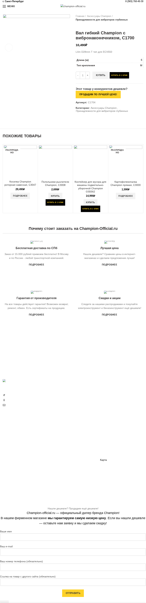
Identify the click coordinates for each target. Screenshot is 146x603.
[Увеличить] (8, 47)
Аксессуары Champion (99, 16)
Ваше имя (6, 531)
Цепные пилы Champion (17, 453)
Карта (103, 459)
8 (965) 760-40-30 (134, 1)
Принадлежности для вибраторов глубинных (102, 19)
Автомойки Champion (15, 472)
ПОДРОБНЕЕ (36, 264)
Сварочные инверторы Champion (70, 470)
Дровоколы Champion (15, 459)
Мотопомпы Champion (64, 439)
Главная (80, 16)
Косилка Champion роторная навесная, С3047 (20, 183)
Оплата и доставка (111, 429)
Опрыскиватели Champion (18, 466)
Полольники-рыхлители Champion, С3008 (55, 183)
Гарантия (105, 435)
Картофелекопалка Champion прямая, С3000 (126, 183)
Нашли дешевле (109, 441)
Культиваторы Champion (17, 441)
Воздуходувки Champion (17, 478)
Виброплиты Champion (64, 457)
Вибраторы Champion (64, 451)
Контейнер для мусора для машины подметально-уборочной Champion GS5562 (90, 186)
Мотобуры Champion (63, 463)
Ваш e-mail (6, 546)
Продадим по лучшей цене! (98, 94)
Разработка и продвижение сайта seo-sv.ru (28, 412)
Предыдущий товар (77, 25)
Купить (100, 75)
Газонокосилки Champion (17, 435)
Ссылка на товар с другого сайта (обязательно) (28, 576)
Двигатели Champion (63, 445)
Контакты (105, 453)
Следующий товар (84, 25)
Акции (103, 447)
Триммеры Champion (15, 447)
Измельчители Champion (17, 484)
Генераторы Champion (64, 433)
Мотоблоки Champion (15, 429)
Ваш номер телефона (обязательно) (21, 561)
